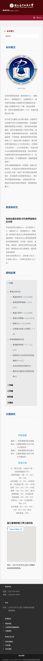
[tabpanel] (21, 334)
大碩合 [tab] (10, 403)
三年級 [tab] (10, 391)
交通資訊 (8, 631)
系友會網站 (9, 641)
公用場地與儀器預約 (12, 627)
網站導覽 (21, 656)
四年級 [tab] (10, 397)
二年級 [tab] (10, 385)
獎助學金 (8, 623)
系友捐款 (8, 649)
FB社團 (7, 645)
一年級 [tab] (10, 283)
